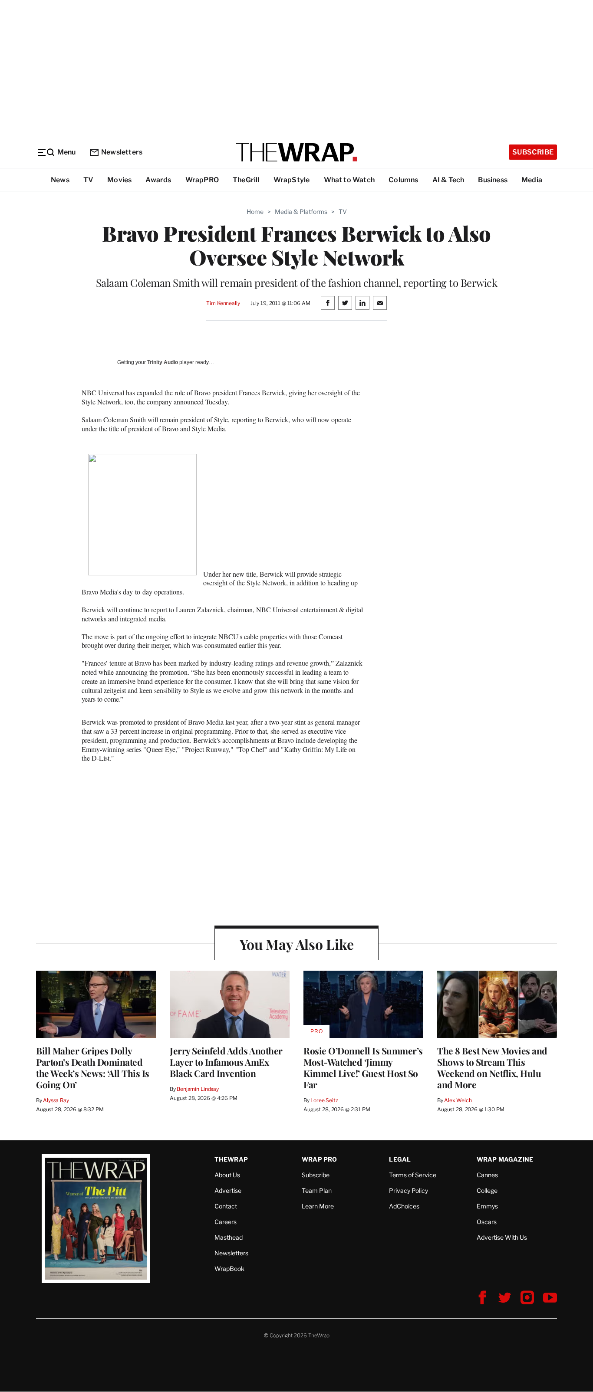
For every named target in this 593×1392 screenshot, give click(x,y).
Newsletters (121, 152)
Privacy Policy (408, 1190)
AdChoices (404, 1206)
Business (492, 180)
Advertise (227, 1190)
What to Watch (349, 180)
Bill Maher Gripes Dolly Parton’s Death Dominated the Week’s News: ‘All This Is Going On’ (92, 1067)
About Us (227, 1175)
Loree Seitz (324, 1100)
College (487, 1190)
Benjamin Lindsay (198, 1089)
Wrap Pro (319, 1159)
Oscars (487, 1221)
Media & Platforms (301, 211)
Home (255, 211)
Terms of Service (412, 1175)
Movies (119, 180)
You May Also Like (297, 944)
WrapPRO (202, 180)
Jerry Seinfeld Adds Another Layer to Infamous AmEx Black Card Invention (226, 1062)
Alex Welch (458, 1100)
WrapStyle (291, 180)
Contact (225, 1206)
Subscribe (532, 152)
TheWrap (231, 1159)
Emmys (487, 1206)
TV (88, 180)
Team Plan (317, 1190)
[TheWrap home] (296, 152)
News (60, 180)
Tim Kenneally (223, 303)
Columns (403, 180)
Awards (158, 180)
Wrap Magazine (505, 1159)
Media (531, 180)
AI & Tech (448, 180)
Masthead (228, 1237)
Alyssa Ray (56, 1100)
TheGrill (246, 180)
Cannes (487, 1175)
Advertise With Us (502, 1237)
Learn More (318, 1206)
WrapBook (229, 1268)
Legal (400, 1159)
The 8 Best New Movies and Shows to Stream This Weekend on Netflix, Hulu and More (492, 1067)
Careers (225, 1221)
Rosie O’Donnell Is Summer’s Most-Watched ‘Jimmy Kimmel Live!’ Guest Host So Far (363, 1067)
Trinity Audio (162, 362)
